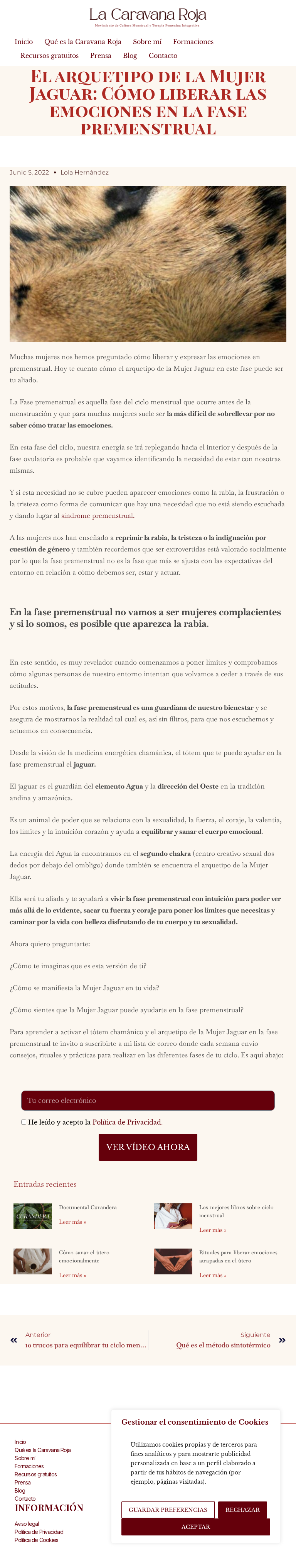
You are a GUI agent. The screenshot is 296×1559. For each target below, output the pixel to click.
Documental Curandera (88, 1207)
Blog (130, 55)
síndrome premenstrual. (98, 515)
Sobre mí (147, 42)
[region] (196, 1477)
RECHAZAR (242, 1509)
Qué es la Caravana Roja (82, 42)
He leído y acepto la (95, 1122)
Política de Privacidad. (127, 1122)
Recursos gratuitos (49, 55)
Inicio (24, 42)
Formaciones (193, 42)
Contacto (163, 55)
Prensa (100, 55)
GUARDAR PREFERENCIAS (168, 1509)
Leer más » (72, 1221)
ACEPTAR (196, 1526)
